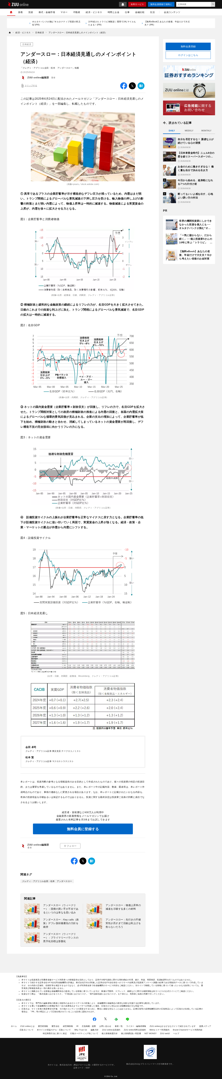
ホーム (14, 1026)
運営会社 (55, 1026)
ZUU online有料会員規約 (135, 1030)
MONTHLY (206, 130)
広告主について (27, 1030)
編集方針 (95, 1030)
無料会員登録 (188, 46)
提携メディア (205, 1026)
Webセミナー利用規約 (160, 1030)
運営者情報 (43, 1026)
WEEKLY (189, 130)
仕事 (127, 12)
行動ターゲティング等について (84, 1033)
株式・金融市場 (47, 12)
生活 (152, 12)
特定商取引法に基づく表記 (55, 1033)
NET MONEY (150, 1033)
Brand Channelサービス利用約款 (188, 1030)
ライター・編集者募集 (136, 1026)
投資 (30, 12)
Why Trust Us (80, 1030)
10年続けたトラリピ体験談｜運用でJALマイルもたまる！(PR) (112, 23)
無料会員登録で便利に (161, 4)
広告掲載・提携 (89, 1026)
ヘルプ (176, 1033)
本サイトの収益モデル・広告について (54, 1030)
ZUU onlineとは (27, 1026)
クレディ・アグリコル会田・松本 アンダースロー (47, 881)
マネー (64, 12)
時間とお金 (113, 12)
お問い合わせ (105, 1026)
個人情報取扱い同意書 (131, 1033)
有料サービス (137, 4)
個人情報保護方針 (110, 1033)
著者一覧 (119, 1026)
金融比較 (139, 12)
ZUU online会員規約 (111, 1030)
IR (77, 1026)
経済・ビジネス (94, 12)
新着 (20, 12)
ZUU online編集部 (38, 77)
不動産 (76, 12)
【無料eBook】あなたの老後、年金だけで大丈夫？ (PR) (167, 23)
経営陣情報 (68, 1026)
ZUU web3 (165, 1033)
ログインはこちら (188, 55)
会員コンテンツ (172, 12)
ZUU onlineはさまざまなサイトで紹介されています (173, 1026)
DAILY (172, 130)
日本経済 (26, 44)
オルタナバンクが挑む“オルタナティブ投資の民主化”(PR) (56, 23)
